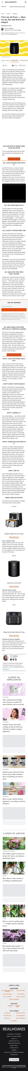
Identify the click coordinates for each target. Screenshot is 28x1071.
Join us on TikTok (20, 993)
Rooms (2, 13)
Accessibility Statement (14, 1034)
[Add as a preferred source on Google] (14, 1059)
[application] (14, 192)
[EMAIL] (16, 660)
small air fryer (15, 75)
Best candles (14, 1020)
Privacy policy (14, 1045)
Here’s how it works (13, 34)
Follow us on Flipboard (14, 999)
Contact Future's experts (14, 1036)
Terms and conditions (14, 1043)
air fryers (14, 503)
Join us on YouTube (21, 990)
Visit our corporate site (21, 1066)
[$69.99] (14, 569)
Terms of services (18, 313)
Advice (19, 30)
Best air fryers (7, 1018)
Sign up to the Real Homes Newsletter (7, 991)
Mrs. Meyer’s (18, 343)
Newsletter (23, 65)
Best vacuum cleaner (20, 1012)
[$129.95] (14, 519)
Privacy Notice (20, 315)
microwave (19, 233)
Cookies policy (14, 1047)
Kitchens (8, 13)
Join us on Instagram (7, 993)
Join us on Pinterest (7, 996)
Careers (14, 1050)
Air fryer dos (14, 60)
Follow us (15, 65)
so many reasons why (8, 99)
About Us (14, 1038)
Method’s (14, 288)
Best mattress (7, 1012)
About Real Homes (17, 1006)
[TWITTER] (11, 660)
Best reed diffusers (21, 1015)
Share (6, 65)
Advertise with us (10, 1006)
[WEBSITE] (13, 660)
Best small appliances (20, 1018)
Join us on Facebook (20, 996)
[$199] (14, 618)
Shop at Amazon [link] (14, 537)
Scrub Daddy (8, 463)
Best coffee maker (7, 1015)
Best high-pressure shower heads (17, 6)
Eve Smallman (10, 28)
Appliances (15, 13)
